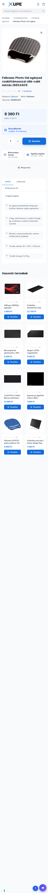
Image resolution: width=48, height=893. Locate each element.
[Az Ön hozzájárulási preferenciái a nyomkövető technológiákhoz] (4, 890)
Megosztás (26, 168)
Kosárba (14, 317)
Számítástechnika (21, 18)
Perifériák (35, 18)
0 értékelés (27, 91)
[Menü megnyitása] (3, 4)
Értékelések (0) (11, 188)
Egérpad (5, 21)
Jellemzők (20, 182)
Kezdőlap (6, 18)
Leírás (7, 181)
